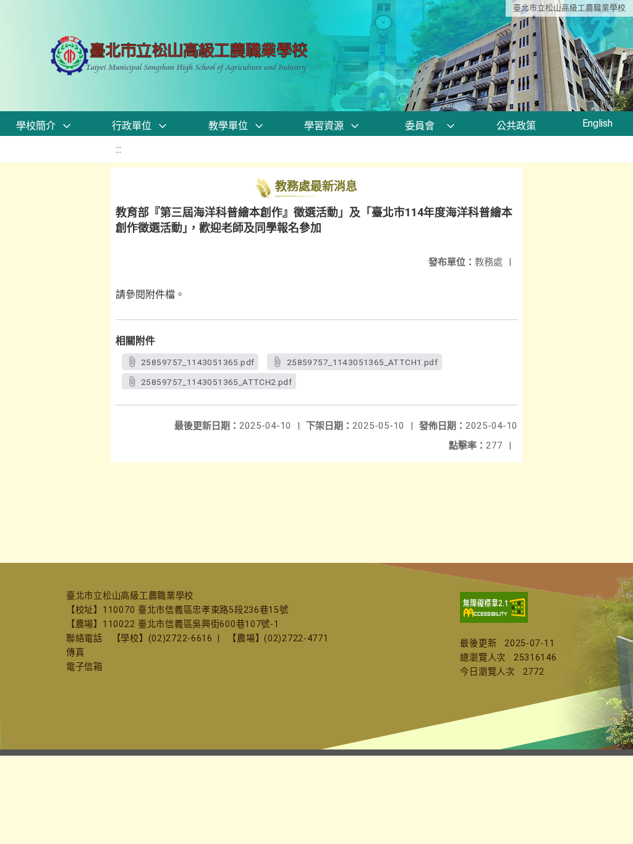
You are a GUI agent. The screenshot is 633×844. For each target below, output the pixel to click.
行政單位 (131, 126)
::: (118, 149)
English (597, 123)
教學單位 (228, 126)
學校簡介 (36, 126)
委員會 (420, 126)
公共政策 (516, 126)
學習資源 (324, 126)
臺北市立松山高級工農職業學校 (569, 7)
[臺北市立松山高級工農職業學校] (180, 56)
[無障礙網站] (494, 620)
